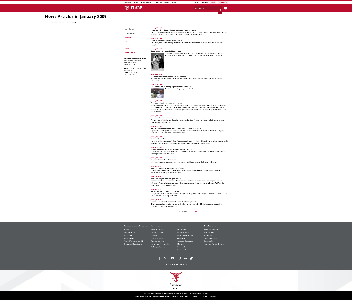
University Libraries (157, 241)
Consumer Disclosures (185, 241)
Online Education (129, 238)
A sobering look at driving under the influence (167, 168)
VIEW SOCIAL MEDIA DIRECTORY (176, 265)
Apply (213, 2)
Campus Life (208, 235)
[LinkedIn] (185, 258)
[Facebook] (160, 258)
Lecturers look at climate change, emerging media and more (173, 30)
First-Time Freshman (211, 229)
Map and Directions (157, 229)
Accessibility (181, 238)
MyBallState (181, 229)
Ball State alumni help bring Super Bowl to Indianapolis (171, 87)
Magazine (128, 37)
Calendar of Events (157, 232)
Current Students (145, 2)
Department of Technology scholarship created (168, 76)
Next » (197, 212)
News (46, 22)
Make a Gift (223, 2)
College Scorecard (157, 238)
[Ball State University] (176, 281)
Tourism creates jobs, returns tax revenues (167, 103)
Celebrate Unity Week (159, 139)
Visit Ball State (209, 232)
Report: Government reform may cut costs (166, 41)
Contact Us (204, 2)
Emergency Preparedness (186, 235)
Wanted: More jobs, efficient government (166, 179)
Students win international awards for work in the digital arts (174, 202)
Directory (196, 2)
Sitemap (213, 296)
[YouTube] (172, 258)
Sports (127, 45)
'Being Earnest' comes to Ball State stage (166, 51)
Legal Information (191, 296)
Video (127, 49)
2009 (68, 22)
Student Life (208, 241)
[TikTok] (191, 258)
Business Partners (183, 232)
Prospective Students (131, 2)
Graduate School (129, 232)
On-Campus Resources (158, 247)
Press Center (53, 22)
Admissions (128, 229)
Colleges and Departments (133, 244)
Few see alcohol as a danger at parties (165, 191)
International (128, 235)
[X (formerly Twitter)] (165, 258)
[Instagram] (179, 258)
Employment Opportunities (160, 244)
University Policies (183, 250)
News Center (129, 29)
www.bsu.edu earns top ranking (162, 118)
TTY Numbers (204, 296)
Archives (62, 22)
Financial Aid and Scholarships (134, 241)
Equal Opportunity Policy (174, 296)
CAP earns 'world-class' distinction (163, 160)
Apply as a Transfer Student (213, 244)
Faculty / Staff (157, 2)
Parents (173, 2)
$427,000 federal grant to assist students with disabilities (172, 149)
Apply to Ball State (210, 238)
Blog (127, 41)
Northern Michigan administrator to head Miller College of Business (176, 128)
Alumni (166, 2)
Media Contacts (131, 52)
